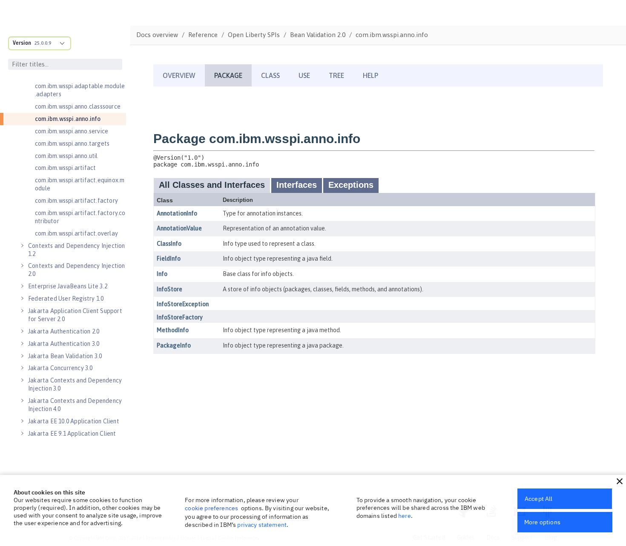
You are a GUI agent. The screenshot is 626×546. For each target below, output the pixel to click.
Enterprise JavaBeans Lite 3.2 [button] (67, 286)
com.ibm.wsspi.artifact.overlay (76, 233)
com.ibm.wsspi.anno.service (71, 131)
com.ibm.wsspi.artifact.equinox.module (79, 184)
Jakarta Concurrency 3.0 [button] (60, 368)
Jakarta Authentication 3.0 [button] (63, 343)
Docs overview (157, 34)
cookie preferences (211, 508)
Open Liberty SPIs (254, 34)
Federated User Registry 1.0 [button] (65, 298)
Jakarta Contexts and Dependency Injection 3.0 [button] (75, 384)
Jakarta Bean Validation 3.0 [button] (65, 356)
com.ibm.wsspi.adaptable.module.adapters (80, 90)
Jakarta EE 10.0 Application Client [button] (73, 421)
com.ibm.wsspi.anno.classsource (78, 106)
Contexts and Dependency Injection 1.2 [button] (76, 249)
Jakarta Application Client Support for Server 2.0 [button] (75, 314)
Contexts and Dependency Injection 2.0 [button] (76, 269)
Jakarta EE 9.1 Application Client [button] (72, 433)
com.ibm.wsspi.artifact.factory (76, 200)
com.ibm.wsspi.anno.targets (72, 143)
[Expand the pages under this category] (22, 246)
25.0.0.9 (42, 43)
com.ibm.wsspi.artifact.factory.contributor (80, 217)
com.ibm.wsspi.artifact (65, 167)
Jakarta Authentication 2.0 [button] (63, 331)
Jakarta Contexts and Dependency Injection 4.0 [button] (75, 404)
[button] (620, 481)
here (404, 516)
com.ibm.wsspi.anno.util (66, 155)
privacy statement (262, 525)
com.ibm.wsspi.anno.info (68, 118)
